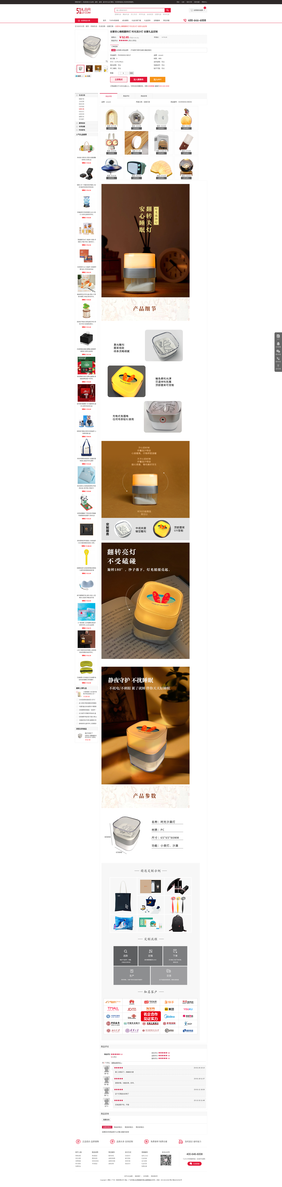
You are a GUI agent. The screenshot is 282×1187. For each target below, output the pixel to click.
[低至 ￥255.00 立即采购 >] (161, 143)
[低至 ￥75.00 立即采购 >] (161, 167)
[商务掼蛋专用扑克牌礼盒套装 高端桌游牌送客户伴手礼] (86, 365)
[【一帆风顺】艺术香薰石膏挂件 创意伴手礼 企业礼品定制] (86, 612)
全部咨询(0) (107, 1127)
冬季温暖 (82, 126)
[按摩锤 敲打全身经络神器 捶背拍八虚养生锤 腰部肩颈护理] (86, 557)
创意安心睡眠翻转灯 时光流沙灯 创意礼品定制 (91, 737)
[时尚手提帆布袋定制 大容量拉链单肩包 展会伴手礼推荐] (86, 447)
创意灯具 (110, 26)
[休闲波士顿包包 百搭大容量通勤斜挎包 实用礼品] (86, 146)
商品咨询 (144, 96)
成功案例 (125, 20)
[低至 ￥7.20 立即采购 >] (136, 143)
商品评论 (126, 96)
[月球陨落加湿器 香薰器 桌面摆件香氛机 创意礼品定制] (86, 338)
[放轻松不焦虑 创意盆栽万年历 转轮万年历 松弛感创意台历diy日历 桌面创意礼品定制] (86, 311)
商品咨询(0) (118, 1127)
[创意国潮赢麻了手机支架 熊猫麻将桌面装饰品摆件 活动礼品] (86, 502)
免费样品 (78, 1166)
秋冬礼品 (166, 14)
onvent (160, 55)
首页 (104, 20)
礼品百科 (147, 20)
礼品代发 (144, 1163)
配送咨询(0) (129, 1127)
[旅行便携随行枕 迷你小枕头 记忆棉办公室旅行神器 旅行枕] (86, 584)
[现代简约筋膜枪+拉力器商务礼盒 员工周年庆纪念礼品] (86, 393)
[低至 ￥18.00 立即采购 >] (186, 167)
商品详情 (109, 96)
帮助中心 (204, 2)
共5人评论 (132, 40)
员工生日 (134, 14)
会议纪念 (150, 14)
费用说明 (94, 1158)
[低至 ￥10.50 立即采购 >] (161, 118)
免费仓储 (144, 1166)
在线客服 (196, 1164)
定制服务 (157, 20)
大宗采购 (145, 1176)
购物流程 (78, 1156)
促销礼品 (118, 14)
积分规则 (78, 1163)
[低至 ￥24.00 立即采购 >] (111, 167)
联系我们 (137, 1176)
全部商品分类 (85, 20)
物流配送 (94, 1156)
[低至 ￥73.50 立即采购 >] (186, 143)
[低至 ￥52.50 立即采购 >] (136, 167)
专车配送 (94, 1163)
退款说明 (111, 1163)
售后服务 (112, 1152)
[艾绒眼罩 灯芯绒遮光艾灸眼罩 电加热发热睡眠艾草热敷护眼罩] (86, 666)
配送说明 (95, 1152)
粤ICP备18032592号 (176, 1180)
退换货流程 (112, 1161)
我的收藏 (196, 2)
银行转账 (127, 1158)
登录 (178, 2)
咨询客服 (151, 86)
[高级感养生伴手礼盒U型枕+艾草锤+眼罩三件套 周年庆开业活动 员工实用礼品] (86, 283)
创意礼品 (158, 14)
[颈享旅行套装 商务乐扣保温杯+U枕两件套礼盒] (86, 420)
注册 (183, 2)
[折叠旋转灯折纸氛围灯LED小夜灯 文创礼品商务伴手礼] (86, 201)
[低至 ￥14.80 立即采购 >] (186, 118)
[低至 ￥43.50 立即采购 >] (111, 143)
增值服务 (145, 1152)
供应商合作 (154, 1176)
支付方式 (128, 1152)
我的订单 (189, 2)
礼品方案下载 (136, 20)
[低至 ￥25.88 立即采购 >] (136, 118)
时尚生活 (94, 26)
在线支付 (127, 1156)
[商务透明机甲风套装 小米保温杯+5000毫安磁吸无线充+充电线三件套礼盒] (86, 530)
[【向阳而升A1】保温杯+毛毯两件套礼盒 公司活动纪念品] (86, 256)
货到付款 (127, 1161)
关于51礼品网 (128, 1176)
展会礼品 (126, 14)
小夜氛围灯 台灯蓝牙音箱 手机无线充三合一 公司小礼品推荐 (90, 694)
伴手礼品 (142, 14)
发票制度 (78, 1161)
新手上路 (78, 1152)
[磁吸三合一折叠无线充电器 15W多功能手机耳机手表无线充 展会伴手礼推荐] (86, 174)
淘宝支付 (127, 1163)
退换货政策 (112, 1158)
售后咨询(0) (140, 1127)
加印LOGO (145, 1156)
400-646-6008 (164, 86)
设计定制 (144, 1161)
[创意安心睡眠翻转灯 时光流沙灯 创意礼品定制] (80, 736)
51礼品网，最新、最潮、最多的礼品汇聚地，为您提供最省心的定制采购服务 (83, 11)
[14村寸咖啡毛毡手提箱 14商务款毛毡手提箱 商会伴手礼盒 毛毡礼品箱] (86, 639)
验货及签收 (95, 1161)
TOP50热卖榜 (114, 20)
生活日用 (102, 26)
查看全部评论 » (116, 1063)
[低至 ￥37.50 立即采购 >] (111, 118)
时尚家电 (82, 130)
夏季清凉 (82, 123)
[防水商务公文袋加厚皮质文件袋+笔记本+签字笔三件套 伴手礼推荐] (86, 475)
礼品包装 (144, 1158)
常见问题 (166, 20)
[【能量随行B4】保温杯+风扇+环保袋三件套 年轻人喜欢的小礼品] (86, 229)
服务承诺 (111, 1156)
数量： (112, 73)
